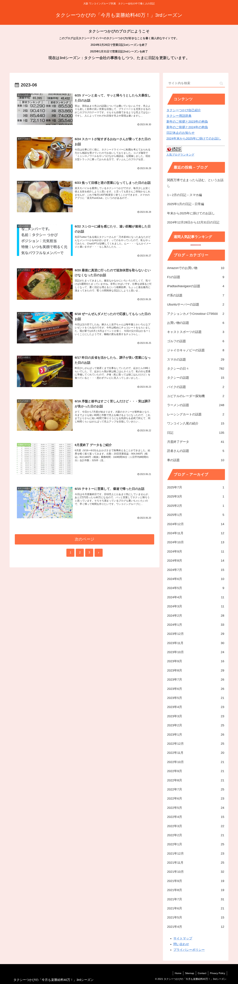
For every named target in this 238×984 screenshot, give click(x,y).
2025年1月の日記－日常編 (185, 204)
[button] (221, 83)
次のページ (84, 539)
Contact (202, 973)
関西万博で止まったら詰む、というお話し (195, 182)
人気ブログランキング (180, 154)
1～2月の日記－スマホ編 (184, 195)
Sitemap (189, 973)
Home (178, 973)
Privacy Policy (217, 973)
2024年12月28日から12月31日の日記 (193, 222)
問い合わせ (181, 944)
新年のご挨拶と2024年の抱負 (187, 127)
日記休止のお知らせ (180, 133)
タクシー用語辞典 (178, 116)
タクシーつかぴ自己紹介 (183, 110)
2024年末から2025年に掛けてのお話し (193, 138)
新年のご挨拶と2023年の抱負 (187, 121)
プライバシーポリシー (189, 950)
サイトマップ (182, 938)
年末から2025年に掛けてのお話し (191, 213)
